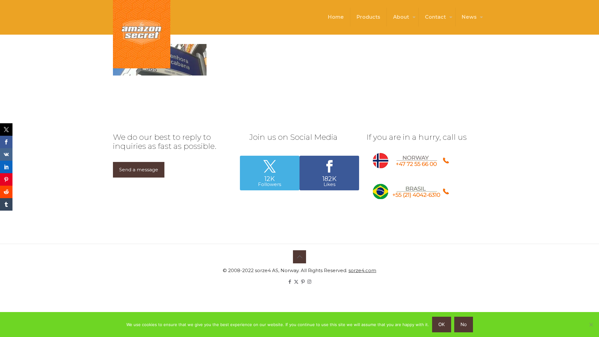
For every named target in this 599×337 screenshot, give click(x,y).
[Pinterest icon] (302, 282)
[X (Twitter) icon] (296, 282)
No (463, 324)
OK (441, 324)
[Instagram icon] (309, 282)
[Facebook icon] (289, 282)
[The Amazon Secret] (141, 34)
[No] (591, 324)
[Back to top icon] (299, 256)
